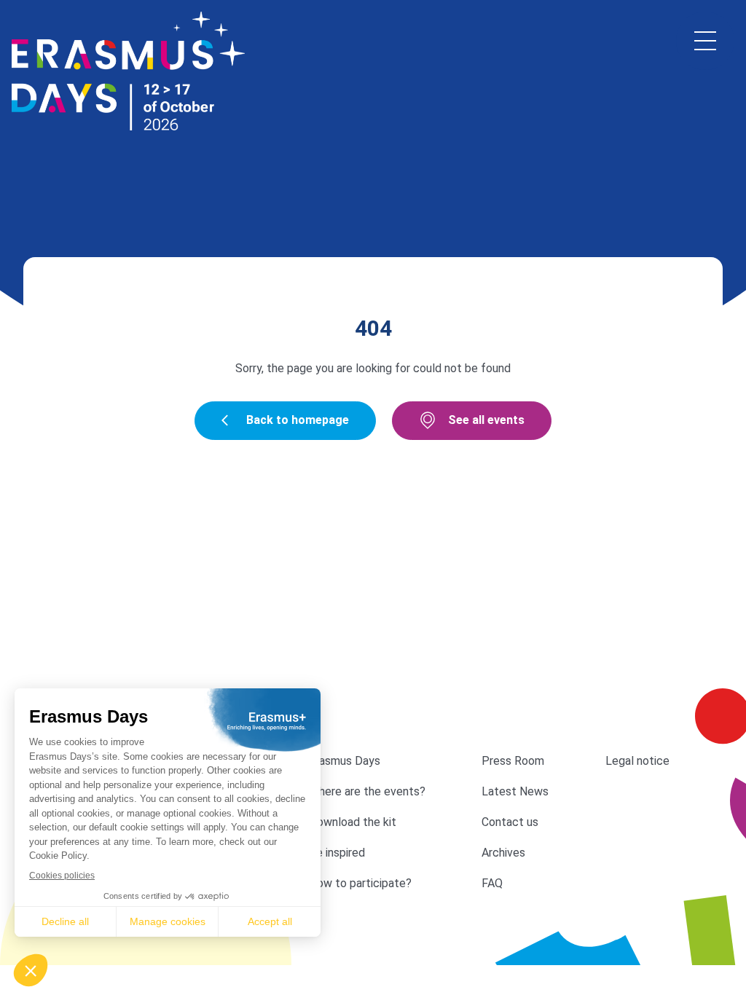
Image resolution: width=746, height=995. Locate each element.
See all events (486, 420)
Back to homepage (297, 420)
